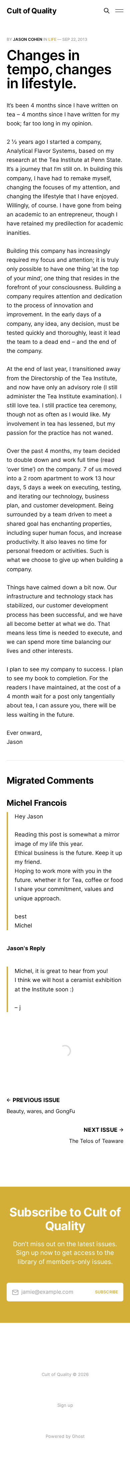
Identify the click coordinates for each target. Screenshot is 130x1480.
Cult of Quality (31, 10)
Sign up (65, 1405)
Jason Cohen (27, 39)
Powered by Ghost (65, 1436)
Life (52, 39)
